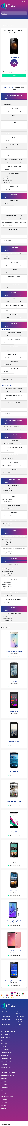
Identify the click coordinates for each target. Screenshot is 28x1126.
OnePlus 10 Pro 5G (6, 1058)
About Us (4, 1012)
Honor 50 (3, 1046)
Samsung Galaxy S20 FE (7, 1096)
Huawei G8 (15, 57)
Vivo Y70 (3, 1105)
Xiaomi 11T (3, 1090)
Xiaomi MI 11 (4, 1043)
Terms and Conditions (19, 1020)
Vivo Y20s (3, 1081)
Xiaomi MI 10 (4, 1102)
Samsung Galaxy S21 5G (7, 1075)
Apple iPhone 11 (5, 1078)
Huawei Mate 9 (5, 1099)
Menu (4, 13)
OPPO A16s (4, 1084)
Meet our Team (6, 1019)
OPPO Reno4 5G (6, 1034)
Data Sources (6, 1016)
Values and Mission (19, 1012)
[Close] (10, 57)
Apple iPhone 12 (5, 1108)
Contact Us (19, 1024)
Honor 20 (3, 1093)
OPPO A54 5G (5, 1049)
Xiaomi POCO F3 (5, 1040)
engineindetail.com (5, 1124)
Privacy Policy (6, 1024)
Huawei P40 (4, 1064)
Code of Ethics (20, 1016)
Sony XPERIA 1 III (5, 1037)
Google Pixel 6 (5, 1087)
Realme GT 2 (4, 1055)
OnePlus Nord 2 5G (6, 1052)
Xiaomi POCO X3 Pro (6, 1061)
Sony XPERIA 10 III (6, 1067)
